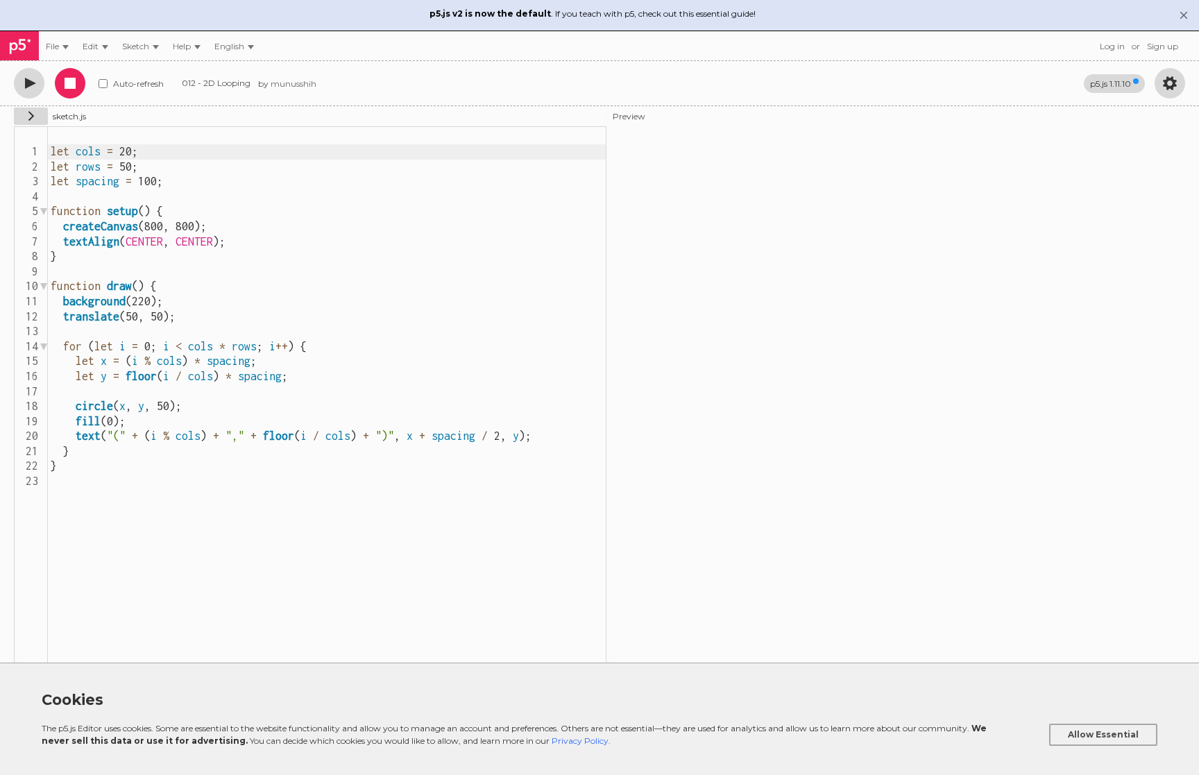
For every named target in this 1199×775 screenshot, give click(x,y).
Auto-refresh (138, 83)
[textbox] (327, 398)
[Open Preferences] (1170, 83)
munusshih (293, 83)
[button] (234, 46)
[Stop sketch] (70, 83)
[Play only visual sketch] (29, 83)
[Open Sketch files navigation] (31, 116)
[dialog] (599, 719)
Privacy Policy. (581, 740)
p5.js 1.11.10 (1110, 83)
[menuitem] (57, 46)
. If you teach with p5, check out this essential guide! (593, 13)
